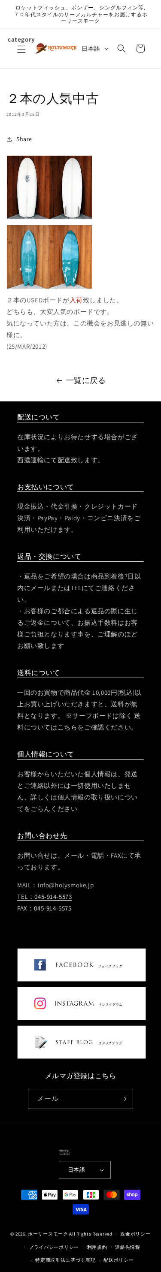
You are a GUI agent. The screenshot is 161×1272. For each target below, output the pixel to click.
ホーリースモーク (48, 1234)
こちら (68, 727)
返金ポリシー (135, 1234)
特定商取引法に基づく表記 (65, 1260)
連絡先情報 (127, 1247)
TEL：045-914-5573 (44, 896)
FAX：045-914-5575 (44, 908)
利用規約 (97, 1247)
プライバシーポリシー (54, 1247)
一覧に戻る (86, 380)
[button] (21, 54)
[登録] (123, 1099)
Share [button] (24, 139)
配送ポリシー (118, 1260)
